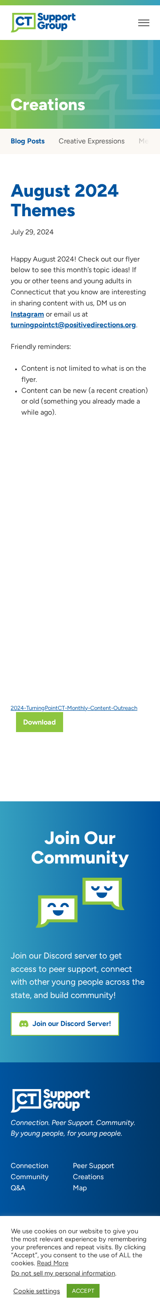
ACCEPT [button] (83, 1290)
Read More (52, 1263)
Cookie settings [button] (36, 1291)
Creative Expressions (91, 141)
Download (39, 722)
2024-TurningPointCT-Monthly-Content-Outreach (74, 708)
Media (148, 141)
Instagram (27, 314)
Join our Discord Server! (71, 1023)
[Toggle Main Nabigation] (143, 23)
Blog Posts (27, 141)
